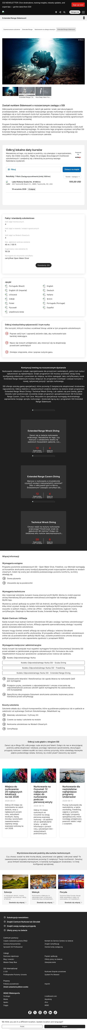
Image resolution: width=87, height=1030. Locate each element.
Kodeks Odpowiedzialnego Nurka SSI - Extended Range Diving (43, 673)
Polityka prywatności (11, 984)
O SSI (5, 971)
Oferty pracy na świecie (17, 930)
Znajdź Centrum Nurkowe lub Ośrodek (23, 922)
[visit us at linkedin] (51, 1012)
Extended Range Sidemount (66, 29)
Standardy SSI (43, 265)
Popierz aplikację (51, 956)
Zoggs (5, 1005)
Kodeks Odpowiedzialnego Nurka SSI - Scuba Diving (43, 663)
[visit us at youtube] (46, 1012)
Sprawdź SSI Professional (12, 947)
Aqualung (48, 999)
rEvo (46, 1002)
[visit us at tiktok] (56, 1012)
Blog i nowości (8, 959)
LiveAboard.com (51, 996)
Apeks (5, 1002)
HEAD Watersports (11, 993)
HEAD (47, 1005)
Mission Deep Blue (10, 962)
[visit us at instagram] (41, 1012)
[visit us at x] (35, 1012)
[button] (78, 4)
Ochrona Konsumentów (12, 944)
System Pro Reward (52, 974)
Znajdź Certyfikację (52, 944)
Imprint (47, 984)
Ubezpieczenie (50, 962)
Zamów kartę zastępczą (54, 947)
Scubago (6, 996)
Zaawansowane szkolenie (11, 29)
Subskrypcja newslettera (17, 917)
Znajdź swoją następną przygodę (21, 926)
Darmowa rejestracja (11, 956)
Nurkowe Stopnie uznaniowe (55, 971)
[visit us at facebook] (30, 1012)
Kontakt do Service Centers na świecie (59, 941)
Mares (5, 999)
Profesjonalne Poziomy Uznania (15, 974)
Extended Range (27, 29)
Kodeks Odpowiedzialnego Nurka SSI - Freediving (43, 668)
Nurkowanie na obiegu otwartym (45, 29)
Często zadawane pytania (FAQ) (15, 941)
